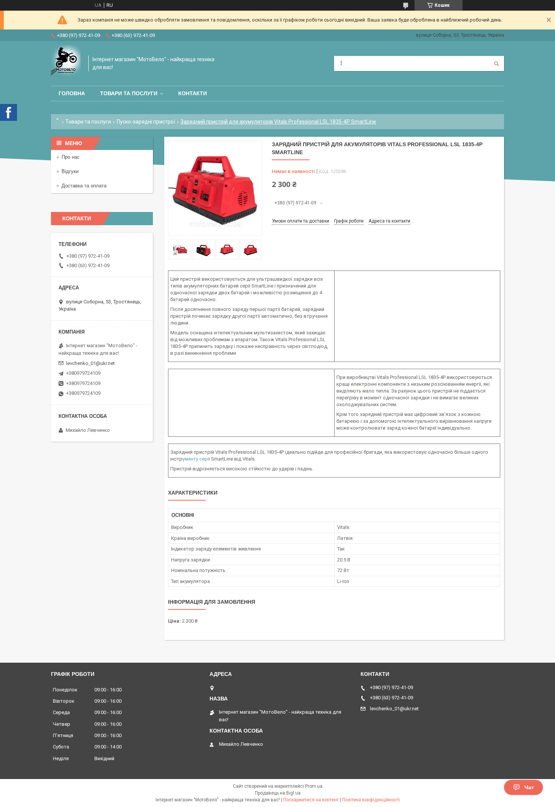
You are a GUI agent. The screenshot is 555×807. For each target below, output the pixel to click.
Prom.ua (313, 786)
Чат (529, 787)
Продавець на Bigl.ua (278, 793)
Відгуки (70, 171)
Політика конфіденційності (371, 799)
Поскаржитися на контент (311, 799)
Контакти (192, 93)
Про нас (71, 157)
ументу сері (195, 459)
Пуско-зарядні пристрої (146, 122)
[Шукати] (496, 63)
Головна (72, 93)
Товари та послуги (128, 93)
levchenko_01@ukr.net (90, 363)
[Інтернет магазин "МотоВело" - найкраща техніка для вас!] (66, 63)
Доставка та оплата (84, 186)
